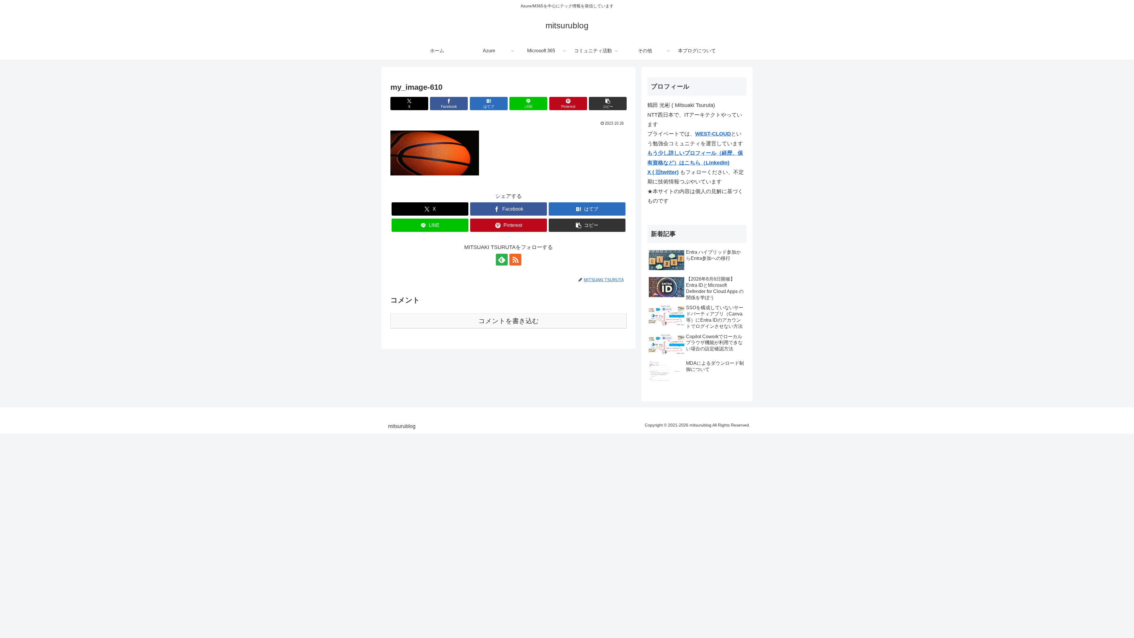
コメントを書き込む (508, 321)
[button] (608, 103)
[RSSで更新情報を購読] (515, 260)
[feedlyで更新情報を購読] (502, 260)
